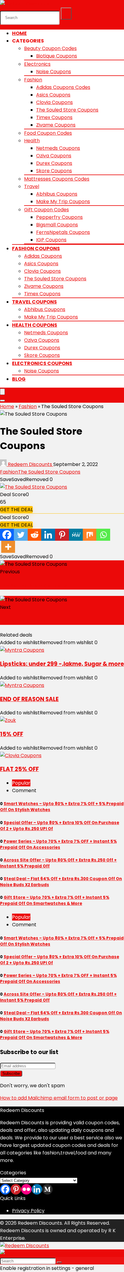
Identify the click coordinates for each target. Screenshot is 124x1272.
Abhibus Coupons (56, 193)
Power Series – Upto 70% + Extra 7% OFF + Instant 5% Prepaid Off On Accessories (58, 844)
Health (32, 140)
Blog (19, 379)
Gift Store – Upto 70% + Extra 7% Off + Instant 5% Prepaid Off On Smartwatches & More (54, 900)
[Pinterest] (62, 535)
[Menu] (2, 392)
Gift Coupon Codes (46, 209)
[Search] (66, 14)
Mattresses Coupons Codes (56, 178)
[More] (8, 547)
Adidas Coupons (43, 256)
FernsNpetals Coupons (63, 232)
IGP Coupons (51, 239)
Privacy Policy (28, 1210)
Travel (31, 186)
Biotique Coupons (56, 55)
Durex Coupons (54, 163)
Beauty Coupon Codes (50, 48)
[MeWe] (76, 535)
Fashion (33, 79)
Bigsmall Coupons (57, 224)
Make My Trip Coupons (63, 201)
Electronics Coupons (42, 363)
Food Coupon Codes (48, 133)
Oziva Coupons (53, 155)
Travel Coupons (34, 301)
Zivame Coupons (56, 124)
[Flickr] (26, 1189)
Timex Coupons (54, 117)
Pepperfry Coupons (59, 217)
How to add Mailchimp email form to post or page (59, 1097)
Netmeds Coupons (58, 148)
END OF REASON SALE (29, 699)
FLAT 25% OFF (19, 769)
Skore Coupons (54, 170)
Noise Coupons (53, 71)
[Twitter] (21, 535)
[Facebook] (7, 535)
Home (19, 33)
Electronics (37, 64)
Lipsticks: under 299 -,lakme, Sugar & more (62, 664)
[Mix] (90, 535)
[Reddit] (35, 535)
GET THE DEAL (16, 509)
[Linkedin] (48, 535)
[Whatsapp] (103, 535)
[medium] (47, 1189)
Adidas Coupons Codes (63, 87)
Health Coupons (34, 325)
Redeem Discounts (30, 464)
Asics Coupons (53, 94)
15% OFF (11, 734)
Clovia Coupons (54, 102)
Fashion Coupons (36, 248)
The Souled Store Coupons (67, 109)
